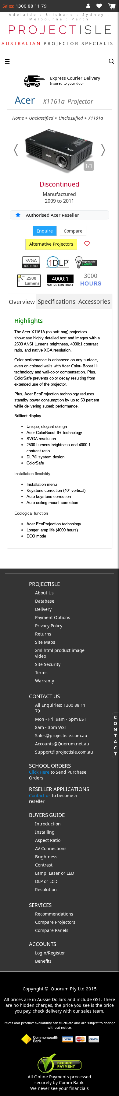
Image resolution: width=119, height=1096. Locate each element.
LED (70, 873)
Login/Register (50, 953)
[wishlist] (101, 5)
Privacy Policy (48, 626)
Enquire (45, 231)
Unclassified (41, 118)
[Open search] (111, 61)
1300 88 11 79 (30, 6)
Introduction (48, 824)
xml (39, 650)
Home (18, 118)
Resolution (46, 889)
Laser (54, 873)
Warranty (44, 681)
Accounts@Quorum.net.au (62, 744)
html (49, 650)
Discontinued (59, 184)
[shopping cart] (112, 6)
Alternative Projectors (51, 244)
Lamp (40, 873)
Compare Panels (51, 930)
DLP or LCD (46, 881)
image (78, 650)
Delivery (43, 609)
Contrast (43, 865)
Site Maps (45, 642)
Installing (45, 832)
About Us (44, 593)
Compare (73, 231)
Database (44, 601)
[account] (89, 5)
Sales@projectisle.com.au (61, 735)
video (40, 656)
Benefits (43, 961)
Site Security (47, 664)
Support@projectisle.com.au (64, 752)
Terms (41, 672)
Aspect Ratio (47, 840)
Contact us (40, 795)
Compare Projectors (55, 922)
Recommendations (54, 914)
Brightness (46, 857)
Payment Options (52, 617)
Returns (43, 634)
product (63, 650)
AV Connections (51, 848)
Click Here (39, 772)
